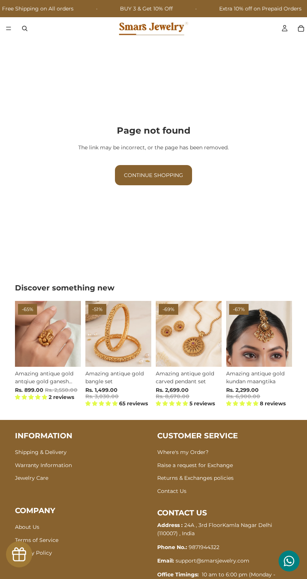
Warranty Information (43, 465)
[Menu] (8, 28)
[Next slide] (72, 334)
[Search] (24, 28)
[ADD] (69, 355)
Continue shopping (153, 175)
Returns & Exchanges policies (195, 478)
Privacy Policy (33, 552)
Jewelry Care (31, 478)
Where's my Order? (183, 452)
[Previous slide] (23, 334)
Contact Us (171, 490)
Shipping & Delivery (41, 452)
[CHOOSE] (139, 355)
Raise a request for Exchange (195, 465)
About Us (27, 527)
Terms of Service (36, 539)
